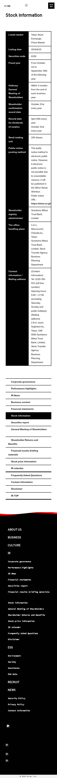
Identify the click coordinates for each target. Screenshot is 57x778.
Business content (20, 402)
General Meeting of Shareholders (29, 429)
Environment (14, 655)
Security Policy (16, 698)
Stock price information (23, 461)
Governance (13, 668)
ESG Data (12, 674)
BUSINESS (14, 537)
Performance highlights (23, 388)
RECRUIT (13, 682)
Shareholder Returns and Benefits (23, 442)
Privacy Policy (16, 704)
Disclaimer (16, 489)
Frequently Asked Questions (26, 475)
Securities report (20, 422)
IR (9, 553)
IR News (15, 395)
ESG (10, 647)
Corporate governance (23, 382)
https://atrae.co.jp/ (41, 203)
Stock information (20, 415)
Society (12, 661)
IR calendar (17, 468)
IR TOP (15, 495)
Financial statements (22, 409)
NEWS (12, 690)
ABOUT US (15, 530)
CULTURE (14, 545)
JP (5, 6)
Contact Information (19, 710)
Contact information (22, 482)
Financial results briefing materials (23, 452)
